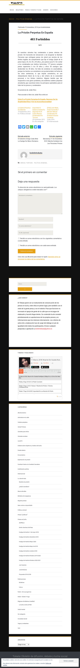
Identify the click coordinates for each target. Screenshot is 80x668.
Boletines (19, 10)
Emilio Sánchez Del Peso (26, 527)
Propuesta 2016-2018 (25, 574)
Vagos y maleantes (23, 623)
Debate (45, 10)
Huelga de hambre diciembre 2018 (28, 537)
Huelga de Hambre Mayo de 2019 (28, 546)
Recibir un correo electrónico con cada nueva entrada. (38, 245)
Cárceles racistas (22, 436)
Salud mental (21, 609)
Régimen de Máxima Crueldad (26, 601)
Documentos (21, 455)
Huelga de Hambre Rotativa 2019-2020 (30, 555)
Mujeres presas (22, 500)
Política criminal (24, 19)
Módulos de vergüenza (24, 496)
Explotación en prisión (24, 459)
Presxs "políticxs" (23, 514)
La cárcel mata (22, 478)
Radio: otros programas (24, 592)
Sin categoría (21, 614)
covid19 (20, 441)
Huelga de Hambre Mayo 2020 (27, 541)
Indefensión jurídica (23, 469)
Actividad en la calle (23, 417)
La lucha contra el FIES (25, 604)
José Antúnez (23, 569)
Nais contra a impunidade (25, 505)
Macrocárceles (22, 491)
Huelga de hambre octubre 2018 (28, 551)
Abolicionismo (22, 413)
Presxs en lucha (22, 519)
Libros (21, 587)
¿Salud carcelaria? (24, 486)
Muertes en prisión (24, 482)
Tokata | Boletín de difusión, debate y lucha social (40, 656)
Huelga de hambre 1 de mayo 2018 (29, 532)
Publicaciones (22, 579)
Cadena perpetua (22, 422)
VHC (19, 628)
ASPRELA (21, 523)
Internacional (21, 473)
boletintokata (45, 27)
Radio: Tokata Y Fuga (33, 10)
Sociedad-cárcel (22, 619)
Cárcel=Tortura (26, 163)
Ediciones (54, 10)
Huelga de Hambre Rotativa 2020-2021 (30, 560)
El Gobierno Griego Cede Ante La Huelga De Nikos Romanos (28, 140)
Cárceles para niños (23, 431)
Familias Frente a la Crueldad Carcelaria (29, 464)
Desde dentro (21, 450)
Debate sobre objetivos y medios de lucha (30, 445)
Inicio (12, 10)
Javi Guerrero (22, 565)
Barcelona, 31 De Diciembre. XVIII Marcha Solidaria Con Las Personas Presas (52, 141)
